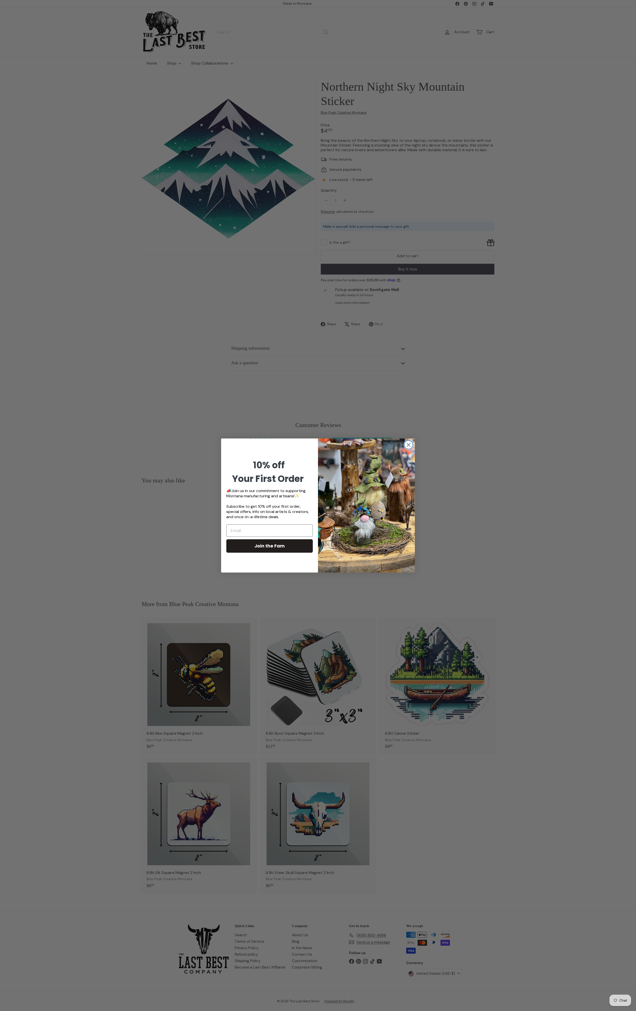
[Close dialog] (408, 444)
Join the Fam (269, 546)
